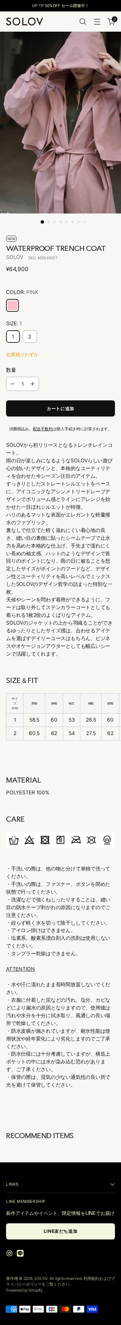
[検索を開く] (82, 22)
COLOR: (22, 292)
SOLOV (14, 257)
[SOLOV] (24, 21)
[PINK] (12, 305)
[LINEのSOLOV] (21, 1254)
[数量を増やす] (33, 384)
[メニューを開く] (97, 22)
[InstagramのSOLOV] (10, 1254)
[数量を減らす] (12, 384)
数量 (11, 370)
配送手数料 (43, 428)
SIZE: (14, 323)
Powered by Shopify (24, 1290)
